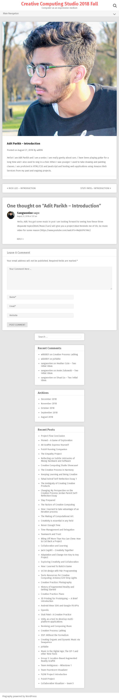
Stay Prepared (48, 500)
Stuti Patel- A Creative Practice (56, 614)
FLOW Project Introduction (54, 674)
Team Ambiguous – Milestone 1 (56, 665)
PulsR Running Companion (54, 449)
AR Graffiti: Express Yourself (55, 445)
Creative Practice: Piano (52, 594)
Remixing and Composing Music (56, 626)
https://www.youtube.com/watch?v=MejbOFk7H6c (65, 230)
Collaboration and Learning (54, 546)
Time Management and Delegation (57, 529)
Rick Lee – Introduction (22, 188)
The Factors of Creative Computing (58, 504)
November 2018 (49, 403)
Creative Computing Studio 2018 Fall (59, 4)
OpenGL (45, 610)
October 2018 (47, 408)
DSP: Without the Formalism (54, 635)
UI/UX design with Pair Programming (59, 571)
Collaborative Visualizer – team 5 (57, 683)
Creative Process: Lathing (65, 354)
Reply (19, 239)
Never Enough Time (50, 525)
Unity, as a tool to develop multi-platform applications (57, 620)
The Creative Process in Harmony (57, 470)
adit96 (40, 150)
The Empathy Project (51, 454)
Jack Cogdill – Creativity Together (57, 550)
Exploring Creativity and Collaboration (60, 562)
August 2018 (47, 417)
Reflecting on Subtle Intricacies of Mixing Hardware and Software (58, 459)
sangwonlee (25, 213)
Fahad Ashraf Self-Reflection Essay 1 (59, 479)
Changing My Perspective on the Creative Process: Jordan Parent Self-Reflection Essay (59, 493)
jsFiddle (57, 359)
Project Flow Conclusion (53, 436)
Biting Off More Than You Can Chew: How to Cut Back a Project (61, 540)
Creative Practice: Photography (56, 582)
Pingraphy (7, 696)
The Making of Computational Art (57, 516)
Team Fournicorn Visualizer (54, 670)
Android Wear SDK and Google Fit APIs (60, 605)
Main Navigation (11, 13)
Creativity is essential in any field (57, 520)
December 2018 (49, 399)
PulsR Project (48, 679)
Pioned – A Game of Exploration (56, 440)
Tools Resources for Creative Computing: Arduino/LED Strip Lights (59, 576)
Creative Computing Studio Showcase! (59, 465)
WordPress (31, 696)
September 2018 (49, 412)
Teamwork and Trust (51, 534)
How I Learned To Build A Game (56, 566)
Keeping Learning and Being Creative (59, 474)
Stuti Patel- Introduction (95, 188)
